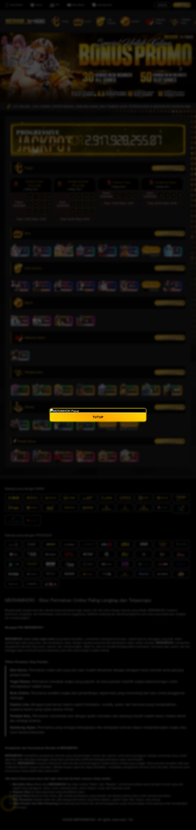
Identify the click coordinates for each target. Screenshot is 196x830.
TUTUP (98, 417)
